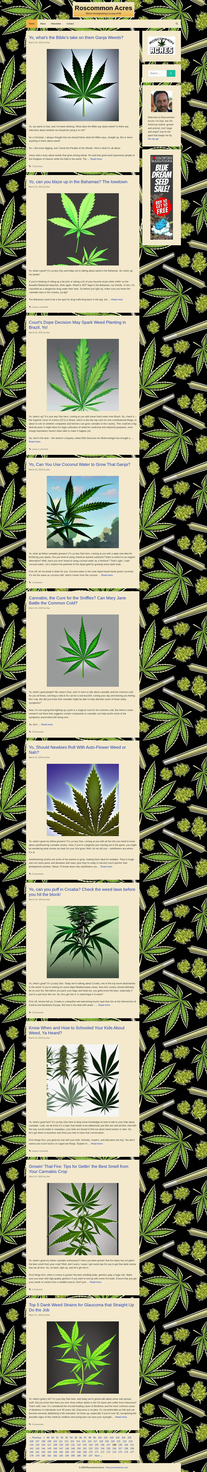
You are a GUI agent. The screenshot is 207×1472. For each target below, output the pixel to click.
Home (31, 23)
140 (126, 1444)
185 (73, 1455)
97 (85, 1437)
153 (96, 1448)
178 (31, 1455)
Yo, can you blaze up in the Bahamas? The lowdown (78, 181)
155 (108, 1448)
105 (129, 1437)
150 (79, 1448)
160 (31, 1452)
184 (67, 1455)
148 (67, 1448)
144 (43, 1448)
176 (126, 1452)
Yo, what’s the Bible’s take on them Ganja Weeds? (76, 37)
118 (101, 1441)
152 (91, 1448)
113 (72, 1441)
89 (48, 1437)
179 (37, 1455)
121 (119, 1441)
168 (79, 1452)
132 (79, 1444)
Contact (70, 23)
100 (100, 1437)
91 (57, 1437)
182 (55, 1455)
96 (81, 1437)
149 (73, 1448)
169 (85, 1452)
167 (73, 1452)
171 (96, 1452)
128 (55, 1444)
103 (117, 1437)
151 (85, 1448)
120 (113, 1441)
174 (114, 1452)
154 (102, 1448)
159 (132, 1448)
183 (61, 1455)
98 (90, 1437)
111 (61, 1441)
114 (78, 1441)
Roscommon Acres (103, 8)
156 (114, 1448)
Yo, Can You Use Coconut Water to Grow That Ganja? (79, 464)
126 (43, 1444)
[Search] (171, 73)
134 (91, 1444)
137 (108, 1444)
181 (49, 1455)
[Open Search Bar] (177, 23)
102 (112, 1437)
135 (96, 1444)
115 (84, 1441)
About (42, 23)
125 (37, 1444)
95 (76, 1437)
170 (91, 1452)
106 (31, 1441)
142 (31, 1448)
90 (53, 1437)
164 (55, 1452)
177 (132, 1452)
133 (85, 1444)
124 (31, 1444)
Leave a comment (40, 307)
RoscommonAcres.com (117, 1467)
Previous (35, 1437)
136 (102, 1444)
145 (49, 1448)
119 (107, 1441)
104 (123, 1437)
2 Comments (37, 874)
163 (49, 1452)
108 (43, 1441)
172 (102, 1452)
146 (55, 1448)
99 (94, 1437)
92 (62, 1437)
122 (125, 1441)
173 (108, 1452)
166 (67, 1452)
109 (49, 1441)
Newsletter (56, 23)
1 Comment (37, 166)
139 (120, 1444)
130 (67, 1444)
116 (90, 1441)
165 (61, 1452)
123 (130, 1441)
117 (95, 1441)
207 (91, 1455)
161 (37, 1452)
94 (71, 1437)
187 (85, 1455)
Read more (96, 159)
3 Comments (37, 732)
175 (120, 1452)
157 (120, 1448)
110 (55, 1441)
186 (79, 1455)
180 (43, 1455)
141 (132, 1444)
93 (67, 1437)
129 (61, 1444)
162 (43, 1452)
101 (106, 1437)
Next (99, 1455)
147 (61, 1448)
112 (66, 1441)
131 (73, 1444)
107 (37, 1441)
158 (126, 1448)
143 (37, 1448)
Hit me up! (153, 139)
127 (49, 1444)
